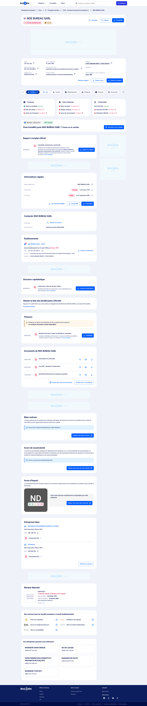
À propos (80, 704)
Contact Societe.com (76, 691)
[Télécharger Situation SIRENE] (92, 190)
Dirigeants (87, 92)
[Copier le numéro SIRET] (38, 68)
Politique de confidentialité (110, 704)
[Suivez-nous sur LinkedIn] (104, 698)
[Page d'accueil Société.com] (24, 3)
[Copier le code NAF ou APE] (81, 68)
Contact (58, 92)
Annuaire (41, 697)
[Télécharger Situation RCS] (92, 195)
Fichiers (41, 694)
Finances (100, 92)
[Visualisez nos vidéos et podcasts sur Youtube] (113, 698)
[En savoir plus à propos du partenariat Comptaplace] (57, 630)
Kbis (46, 92)
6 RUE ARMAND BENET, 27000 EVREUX (97, 63)
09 (43, 603)
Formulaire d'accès (29, 306)
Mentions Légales (123, 704)
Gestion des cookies (96, 704)
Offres (63, 3)
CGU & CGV (87, 704)
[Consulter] (86, 360)
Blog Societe (105, 691)
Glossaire (73, 694)
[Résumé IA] (80, 360)
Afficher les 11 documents (84, 382)
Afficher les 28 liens (86, 564)
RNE (91, 74)
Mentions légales (83, 80)
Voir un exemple (48, 154)
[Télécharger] (92, 360)
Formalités (53, 3)
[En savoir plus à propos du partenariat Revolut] (57, 625)
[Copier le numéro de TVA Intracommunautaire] (36, 74)
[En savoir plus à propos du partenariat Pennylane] (93, 625)
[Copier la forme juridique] (75, 74)
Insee (87, 74)
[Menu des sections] (23, 92)
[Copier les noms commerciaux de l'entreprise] (92, 184)
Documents (114, 92)
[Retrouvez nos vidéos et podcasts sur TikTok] (117, 698)
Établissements (72, 92)
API (40, 699)
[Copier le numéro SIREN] (34, 63)
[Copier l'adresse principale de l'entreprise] (111, 63)
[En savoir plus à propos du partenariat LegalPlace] (57, 620)
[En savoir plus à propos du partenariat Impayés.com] (93, 620)
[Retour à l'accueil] (26, 689)
